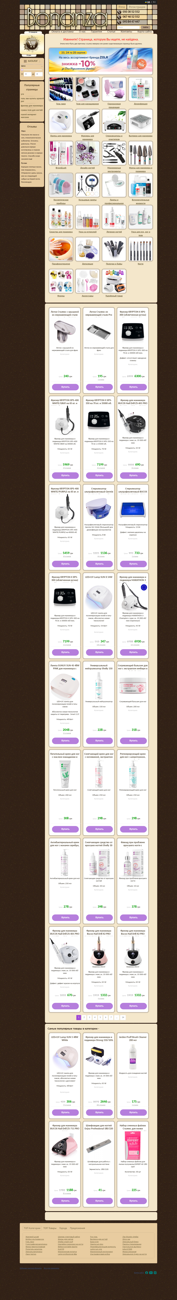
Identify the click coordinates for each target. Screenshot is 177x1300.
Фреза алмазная (129, 1251)
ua (148, 2)
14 (123, 1017)
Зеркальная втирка (34, 1251)
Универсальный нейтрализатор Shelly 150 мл (98, 668)
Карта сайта (145, 31)
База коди (94, 1241)
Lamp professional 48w (67, 1254)
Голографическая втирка (36, 1244)
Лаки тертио (31, 1254)
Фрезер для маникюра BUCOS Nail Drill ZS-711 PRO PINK (64, 1128)
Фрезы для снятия (65, 1239)
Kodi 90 (61, 1249)
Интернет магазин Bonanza (31, 1268)
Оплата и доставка (63, 31)
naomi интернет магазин (28, 116)
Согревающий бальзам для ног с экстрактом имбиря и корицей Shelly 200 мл (133, 668)
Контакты (126, 31)
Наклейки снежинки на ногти (70, 1244)
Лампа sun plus (96, 1244)
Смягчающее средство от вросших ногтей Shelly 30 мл (98, 845)
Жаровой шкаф (32, 1236)
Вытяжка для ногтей (98, 1239)
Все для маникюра (51, 1268)
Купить (65, 387)
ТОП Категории (32, 1228)
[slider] (22, 70)
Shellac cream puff (65, 1241)
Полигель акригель (34, 1249)
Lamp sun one (96, 1249)
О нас (82, 31)
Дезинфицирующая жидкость (103, 1246)
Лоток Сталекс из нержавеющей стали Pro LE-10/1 (98, 315)
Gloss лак (126, 1239)
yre (22, 94)
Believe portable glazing (67, 1246)
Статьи (111, 31)
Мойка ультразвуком (35, 1239)
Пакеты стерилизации (132, 1244)
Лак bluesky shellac (130, 1236)
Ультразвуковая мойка (100, 1254)
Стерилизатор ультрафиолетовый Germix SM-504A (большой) (98, 492)
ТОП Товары (49, 1228)
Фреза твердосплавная (35, 1246)
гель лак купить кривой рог (32, 100)
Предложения (77, 1228)
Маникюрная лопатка (67, 1251)
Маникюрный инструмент (101, 1251)
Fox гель (93, 1236)
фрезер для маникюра (32, 106)
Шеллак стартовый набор (69, 1236)
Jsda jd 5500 (127, 1249)
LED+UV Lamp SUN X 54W (98, 577)
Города (63, 1228)
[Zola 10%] (100, 60)
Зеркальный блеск (131, 1241)
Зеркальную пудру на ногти (135, 1254)
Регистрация (137, 7)
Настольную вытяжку (132, 1246)
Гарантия (96, 31)
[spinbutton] (27, 74)
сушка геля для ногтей (32, 110)
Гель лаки (30, 1241)
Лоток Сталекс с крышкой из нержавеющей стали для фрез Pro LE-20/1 (65, 315)
